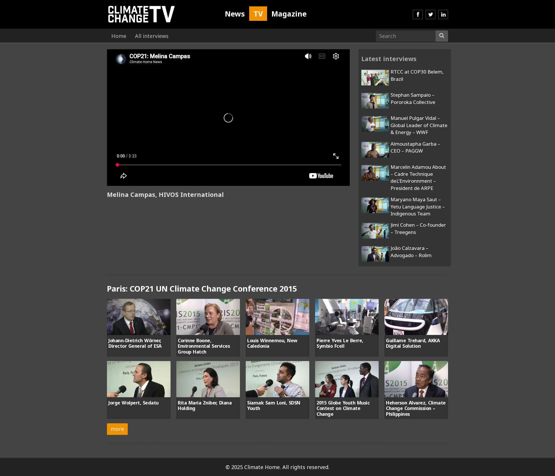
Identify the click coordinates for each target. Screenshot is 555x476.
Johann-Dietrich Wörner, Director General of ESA (135, 343)
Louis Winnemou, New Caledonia (272, 343)
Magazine (289, 14)
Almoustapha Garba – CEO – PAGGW (415, 147)
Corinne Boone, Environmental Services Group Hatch (204, 346)
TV (258, 14)
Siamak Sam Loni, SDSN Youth (273, 405)
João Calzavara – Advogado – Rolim (411, 251)
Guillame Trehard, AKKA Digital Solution (413, 343)
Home (118, 35)
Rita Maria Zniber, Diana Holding (205, 405)
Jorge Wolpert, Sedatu (133, 403)
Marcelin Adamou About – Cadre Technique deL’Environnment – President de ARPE (418, 177)
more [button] (117, 428)
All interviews (152, 35)
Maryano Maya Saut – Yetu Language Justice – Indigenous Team (418, 206)
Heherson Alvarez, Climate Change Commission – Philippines (416, 408)
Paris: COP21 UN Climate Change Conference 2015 (202, 288)
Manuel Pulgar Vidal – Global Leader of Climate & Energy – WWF (419, 125)
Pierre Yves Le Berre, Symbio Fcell (340, 343)
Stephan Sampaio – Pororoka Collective (413, 98)
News (235, 14)
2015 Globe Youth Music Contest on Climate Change (343, 408)
